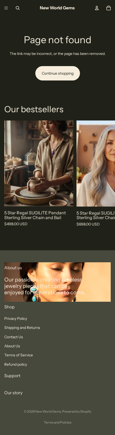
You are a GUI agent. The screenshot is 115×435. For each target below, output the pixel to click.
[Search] (18, 8)
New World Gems (48, 411)
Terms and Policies (57, 422)
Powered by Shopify (76, 411)
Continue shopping (58, 73)
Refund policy (15, 364)
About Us (12, 346)
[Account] (97, 8)
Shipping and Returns (22, 327)
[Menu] (6, 8)
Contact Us (13, 337)
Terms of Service (18, 355)
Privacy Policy (15, 318)
